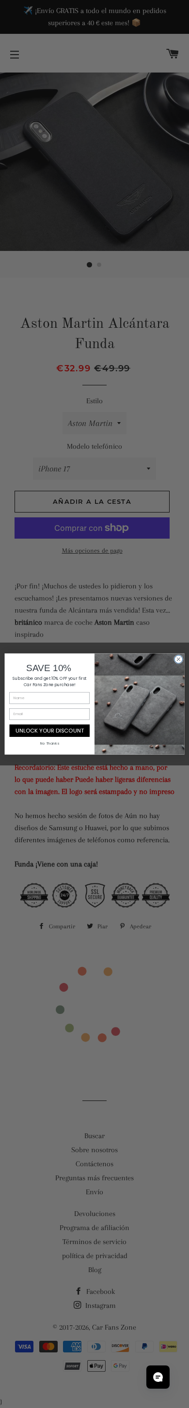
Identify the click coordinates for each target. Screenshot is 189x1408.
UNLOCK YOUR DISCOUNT (50, 730)
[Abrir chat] (158, 1377)
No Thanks (49, 743)
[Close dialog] (178, 659)
